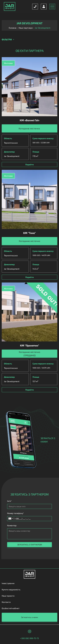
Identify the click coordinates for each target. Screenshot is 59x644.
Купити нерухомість (11, 589)
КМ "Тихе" (29, 232)
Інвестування (8, 583)
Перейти (29, 164)
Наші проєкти (8, 596)
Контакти (6, 602)
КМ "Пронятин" (29, 345)
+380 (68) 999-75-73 (29, 638)
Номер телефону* (15, 513)
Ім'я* (9, 501)
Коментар (11, 525)
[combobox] (10, 518)
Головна (12, 28)
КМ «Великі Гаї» (29, 120)
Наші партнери (26, 28)
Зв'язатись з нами (29, 617)
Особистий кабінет (10, 608)
